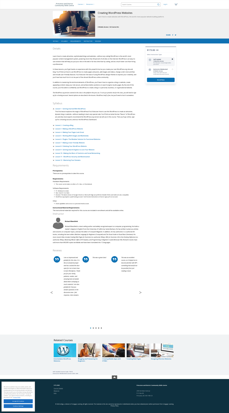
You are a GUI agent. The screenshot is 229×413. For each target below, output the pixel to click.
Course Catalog (58, 388)
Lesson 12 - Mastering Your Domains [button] (68, 160)
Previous (52, 292)
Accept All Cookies (18, 401)
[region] (18, 397)
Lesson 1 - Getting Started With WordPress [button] (70, 109)
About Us (56, 391)
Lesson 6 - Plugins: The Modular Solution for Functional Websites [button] (77, 139)
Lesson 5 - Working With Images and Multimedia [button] (71, 136)
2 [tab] (93, 328)
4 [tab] (99, 328)
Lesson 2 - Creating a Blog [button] (64, 125)
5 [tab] (101, 328)
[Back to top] (114, 377)
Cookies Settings (18, 406)
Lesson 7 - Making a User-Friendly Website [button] (70, 143)
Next (140, 292)
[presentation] (81, 4)
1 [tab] (91, 328)
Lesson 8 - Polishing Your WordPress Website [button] (71, 146)
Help (55, 393)
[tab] (94, 108)
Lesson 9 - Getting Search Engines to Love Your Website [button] (74, 150)
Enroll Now (161, 80)
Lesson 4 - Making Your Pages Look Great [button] (69, 132)
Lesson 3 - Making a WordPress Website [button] (69, 129)
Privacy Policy (114, 406)
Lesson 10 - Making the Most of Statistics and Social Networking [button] (77, 153)
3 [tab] (96, 328)
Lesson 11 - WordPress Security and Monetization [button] (72, 157)
